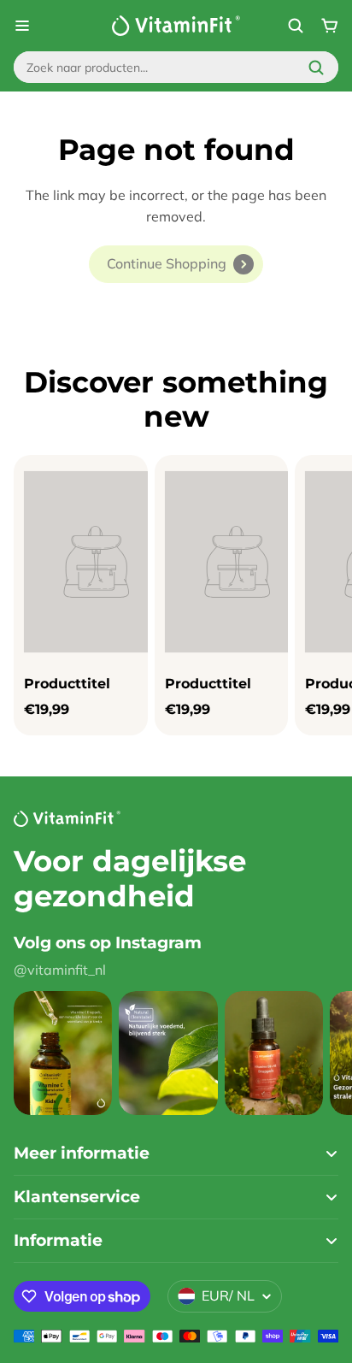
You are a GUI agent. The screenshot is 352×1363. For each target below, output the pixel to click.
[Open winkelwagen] (330, 26)
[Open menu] (22, 26)
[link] (176, 264)
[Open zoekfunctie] (296, 26)
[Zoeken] (316, 67)
